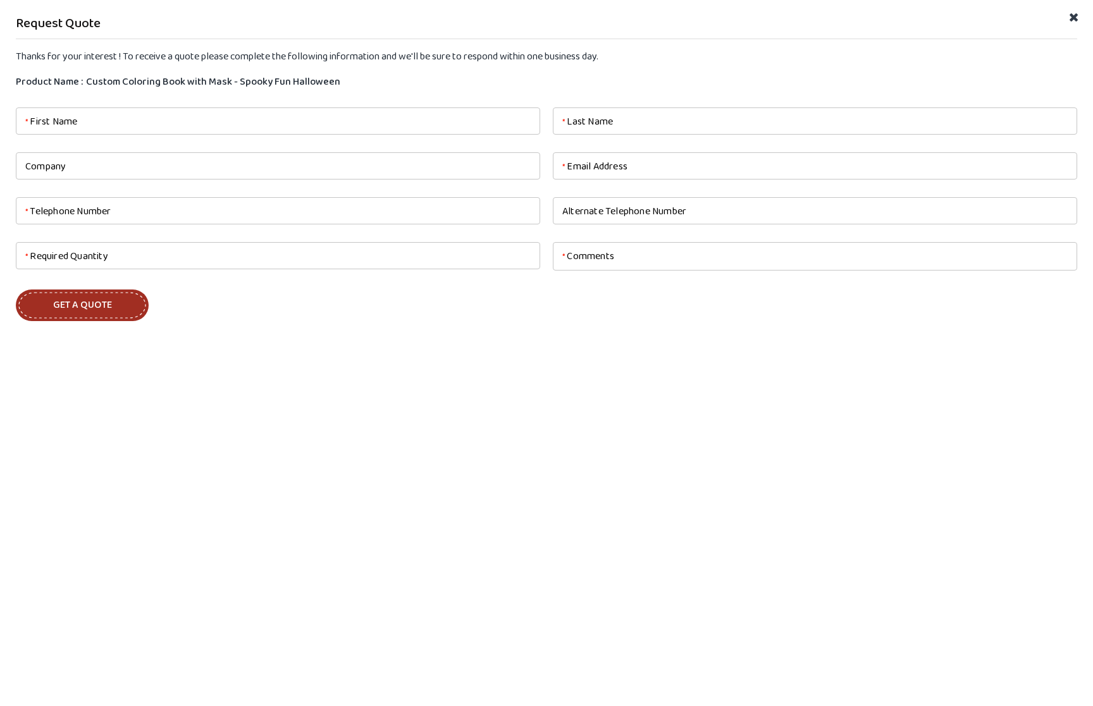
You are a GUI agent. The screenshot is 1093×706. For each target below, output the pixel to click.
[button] (82, 305)
